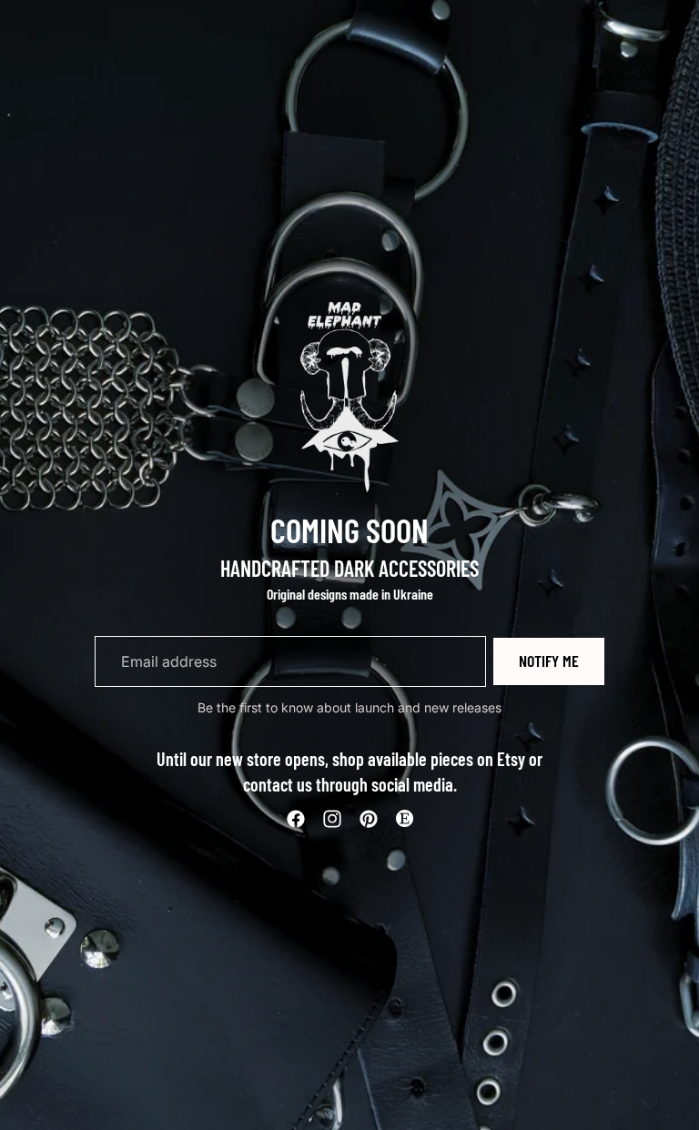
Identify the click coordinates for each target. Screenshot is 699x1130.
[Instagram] (332, 819)
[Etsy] (404, 819)
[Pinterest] (369, 819)
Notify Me (549, 661)
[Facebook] (296, 819)
